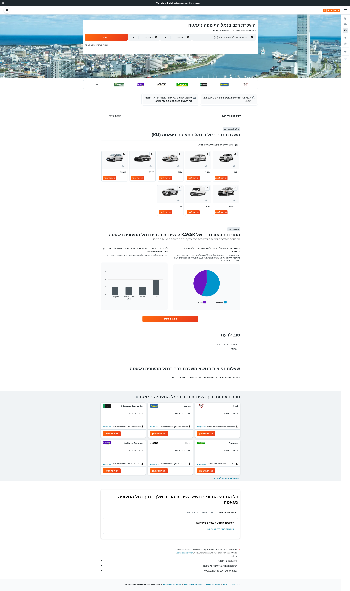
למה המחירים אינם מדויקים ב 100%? (220, 570)
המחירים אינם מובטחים (185, 553)
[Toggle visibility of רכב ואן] (201, 302)
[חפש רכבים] (345, 30)
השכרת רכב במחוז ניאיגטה (193, 585)
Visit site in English (164, 3)
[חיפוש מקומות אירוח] (345, 24)
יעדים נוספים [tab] (208, 512)
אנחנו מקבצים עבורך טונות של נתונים (220, 565)
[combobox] (244, 30)
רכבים (225, 585)
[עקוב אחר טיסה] (345, 43)
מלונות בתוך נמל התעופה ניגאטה (220, 529)
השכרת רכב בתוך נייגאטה (172, 585)
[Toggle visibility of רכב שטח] (221, 302)
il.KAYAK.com (235, 585)
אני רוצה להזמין (221, 178)
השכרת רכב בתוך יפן (213, 585)
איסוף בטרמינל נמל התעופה (96, 45)
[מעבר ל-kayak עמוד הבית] (331, 10)
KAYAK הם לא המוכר (227, 560)
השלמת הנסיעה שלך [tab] (227, 512)
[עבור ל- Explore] (345, 38)
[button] (3, 3)
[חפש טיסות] (345, 18)
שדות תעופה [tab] (192, 512)
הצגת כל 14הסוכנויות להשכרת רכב (225, 478)
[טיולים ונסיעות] (345, 51)
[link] (170, 319)
